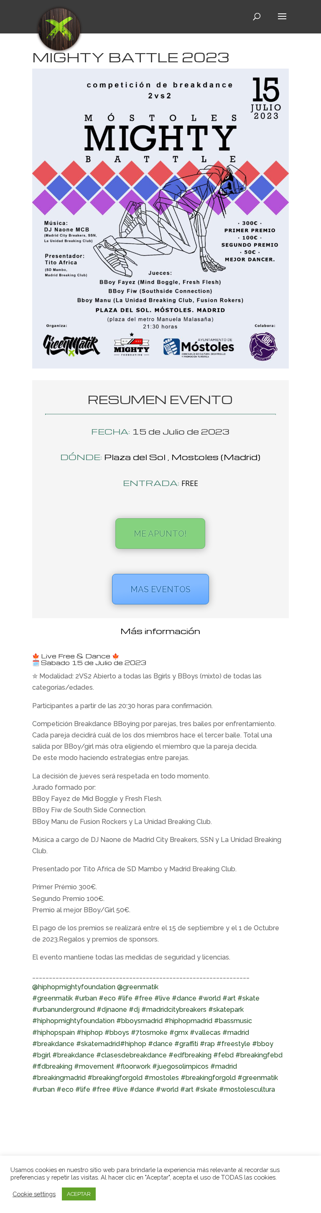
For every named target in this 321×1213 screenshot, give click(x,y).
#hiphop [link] (89, 1032)
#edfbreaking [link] (189, 1055)
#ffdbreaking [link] (52, 1066)
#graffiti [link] (186, 1044)
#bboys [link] (116, 1032)
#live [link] (162, 998)
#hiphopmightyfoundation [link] (73, 1021)
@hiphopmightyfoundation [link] (73, 987)
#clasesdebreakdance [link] (131, 1055)
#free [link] (143, 998)
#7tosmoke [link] (149, 1032)
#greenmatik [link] (52, 998)
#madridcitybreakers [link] (173, 1009)
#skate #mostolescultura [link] (235, 1089)
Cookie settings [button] (34, 1194)
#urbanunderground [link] (63, 1009)
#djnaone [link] (112, 1009)
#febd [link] (223, 1055)
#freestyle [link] (233, 1044)
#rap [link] (207, 1044)
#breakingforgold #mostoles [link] (133, 1078)
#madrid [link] (235, 1032)
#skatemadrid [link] (98, 1044)
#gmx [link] (178, 1032)
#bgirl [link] (41, 1055)
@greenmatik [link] (137, 987)
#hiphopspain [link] (53, 1032)
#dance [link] (184, 998)
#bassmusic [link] (233, 1021)
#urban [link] (85, 998)
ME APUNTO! (160, 534)
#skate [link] (248, 998)
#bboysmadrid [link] (139, 1021)
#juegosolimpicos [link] (180, 1066)
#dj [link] (134, 1009)
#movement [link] (94, 1066)
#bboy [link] (262, 1044)
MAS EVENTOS (160, 589)
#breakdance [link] (53, 1044)
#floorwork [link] (133, 1066)
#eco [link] (107, 998)
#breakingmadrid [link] (59, 1078)
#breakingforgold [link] (208, 1078)
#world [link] (209, 998)
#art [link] (229, 998)
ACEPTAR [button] (79, 1194)
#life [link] (124, 998)
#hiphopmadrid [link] (188, 1021)
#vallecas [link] (205, 1032)
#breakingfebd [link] (259, 1055)
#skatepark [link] (226, 1009)
